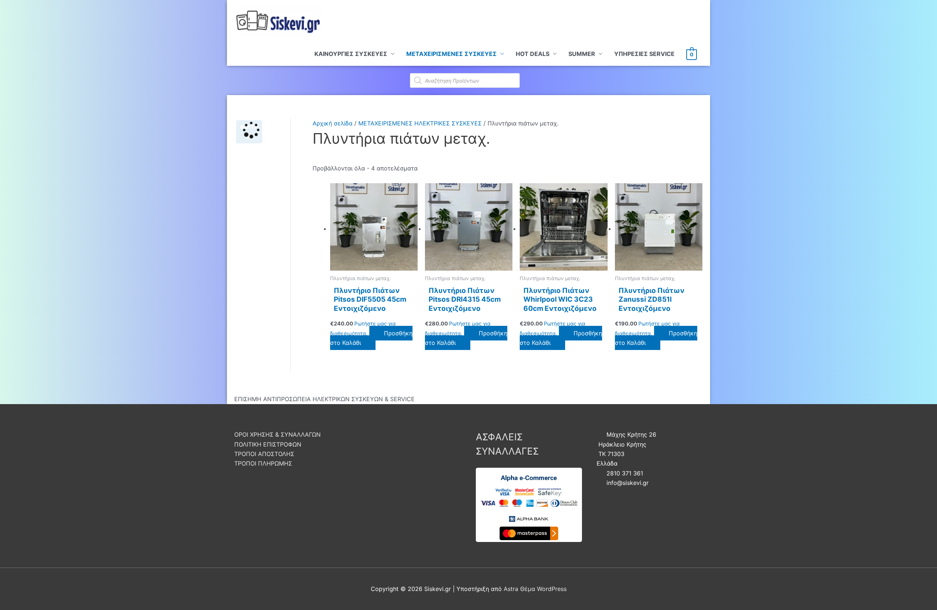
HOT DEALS (532, 53)
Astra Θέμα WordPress (535, 588)
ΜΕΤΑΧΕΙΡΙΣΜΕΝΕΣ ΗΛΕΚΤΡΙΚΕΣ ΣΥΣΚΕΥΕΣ (420, 123)
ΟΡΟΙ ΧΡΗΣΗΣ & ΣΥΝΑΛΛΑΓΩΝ (277, 434)
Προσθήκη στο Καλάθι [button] (371, 338)
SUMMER (581, 53)
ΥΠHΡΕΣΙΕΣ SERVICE (644, 53)
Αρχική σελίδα (332, 123)
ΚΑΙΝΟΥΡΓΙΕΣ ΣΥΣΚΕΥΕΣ (350, 53)
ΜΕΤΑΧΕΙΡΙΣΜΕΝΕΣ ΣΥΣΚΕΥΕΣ (451, 53)
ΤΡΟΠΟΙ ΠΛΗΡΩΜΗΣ (263, 463)
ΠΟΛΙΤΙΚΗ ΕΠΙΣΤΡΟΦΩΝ (267, 444)
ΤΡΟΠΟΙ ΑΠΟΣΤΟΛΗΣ (264, 454)
